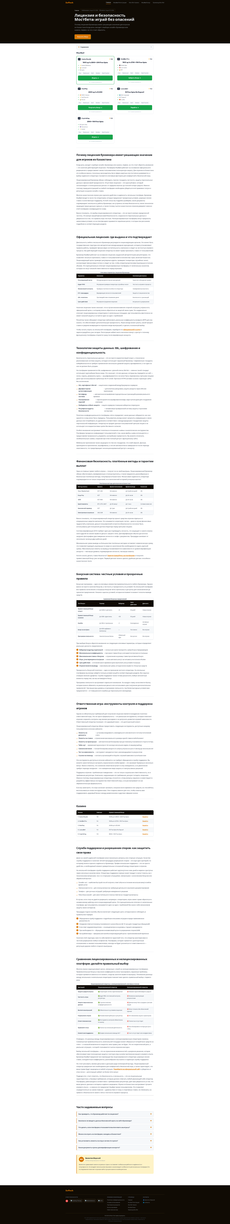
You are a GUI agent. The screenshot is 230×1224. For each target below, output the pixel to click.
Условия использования (113, 1202)
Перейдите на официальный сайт (126, 1069)
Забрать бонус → (134, 78)
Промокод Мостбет (158, 2)
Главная (108, 2)
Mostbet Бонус (146, 2)
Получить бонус (82, 37)
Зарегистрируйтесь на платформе (121, 555)
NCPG (100, 1200)
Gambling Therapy (76, 1200)
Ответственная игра (112, 1209)
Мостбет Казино (134, 2)
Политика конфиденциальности (115, 1200)
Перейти (145, 817)
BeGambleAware (90, 1200)
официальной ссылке (131, 330)
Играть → (95, 78)
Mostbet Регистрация (119, 2)
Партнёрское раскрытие (113, 1205)
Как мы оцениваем (112, 1207)
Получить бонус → (95, 107)
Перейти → (135, 107)
